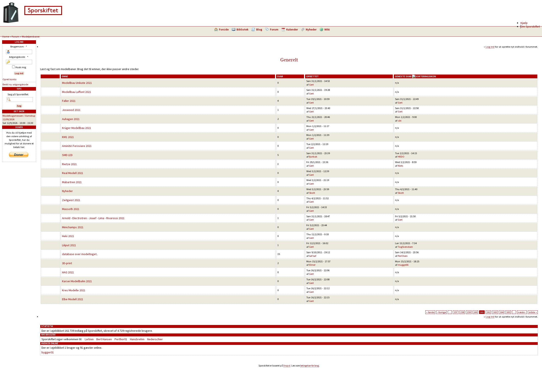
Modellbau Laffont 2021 (76, 92)
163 (495, 312)
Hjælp (524, 23)
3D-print (67, 263)
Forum (274, 29)
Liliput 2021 (69, 245)
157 (456, 312)
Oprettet (312, 76)
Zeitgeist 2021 (71, 200)
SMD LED (67, 155)
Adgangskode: (18, 56)
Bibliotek (242, 29)
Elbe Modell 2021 (72, 299)
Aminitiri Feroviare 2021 (77, 146)
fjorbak (313, 156)
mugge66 (403, 264)
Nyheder (311, 29)
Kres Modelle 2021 (73, 290)
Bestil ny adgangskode (15, 84)
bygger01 (47, 352)
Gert (311, 84)
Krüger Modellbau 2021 (76, 128)
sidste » (533, 312)
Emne (65, 76)
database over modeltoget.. (80, 254)
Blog (259, 29)
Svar (280, 76)
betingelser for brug (309, 365)
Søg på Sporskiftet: (18, 94)
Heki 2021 (68, 236)
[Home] (32, 22)
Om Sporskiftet (530, 26)
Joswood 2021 (71, 110)
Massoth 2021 (70, 209)
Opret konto (10, 79)
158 (462, 312)
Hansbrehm (137, 339)
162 (488, 312)
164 (501, 312)
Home (5, 36)
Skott (312, 192)
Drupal (286, 365)
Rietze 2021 (69, 164)
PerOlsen (403, 255)
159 (469, 312)
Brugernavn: (18, 46)
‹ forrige (441, 312)
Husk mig (20, 67)
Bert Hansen (104, 339)
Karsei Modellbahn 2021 (77, 281)
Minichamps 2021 (72, 227)
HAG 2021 (68, 272)
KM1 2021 (68, 137)
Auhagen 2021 (71, 119)
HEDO (401, 156)
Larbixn (89, 339)
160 (475, 312)
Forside (224, 29)
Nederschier (155, 339)
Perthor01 (121, 339)
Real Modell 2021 (72, 173)
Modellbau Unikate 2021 (77, 83)
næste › (522, 312)
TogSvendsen (405, 246)
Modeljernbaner (31, 36)
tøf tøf (312, 255)
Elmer (312, 264)
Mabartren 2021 (72, 182)
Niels (400, 165)
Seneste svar (403, 76)
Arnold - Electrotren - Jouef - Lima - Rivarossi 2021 (93, 218)
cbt (399, 120)
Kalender (292, 29)
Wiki (327, 29)
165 (508, 312)
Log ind (490, 46)
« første (430, 312)
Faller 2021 (69, 101)
